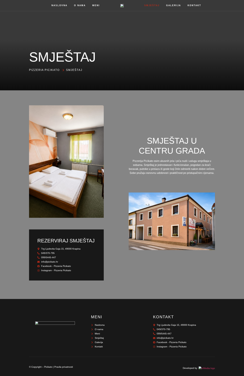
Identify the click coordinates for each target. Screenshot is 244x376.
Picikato (48, 367)
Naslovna (59, 5)
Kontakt (194, 5)
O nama (80, 5)
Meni (96, 5)
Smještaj (152, 5)
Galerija (173, 5)
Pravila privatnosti (63, 367)
